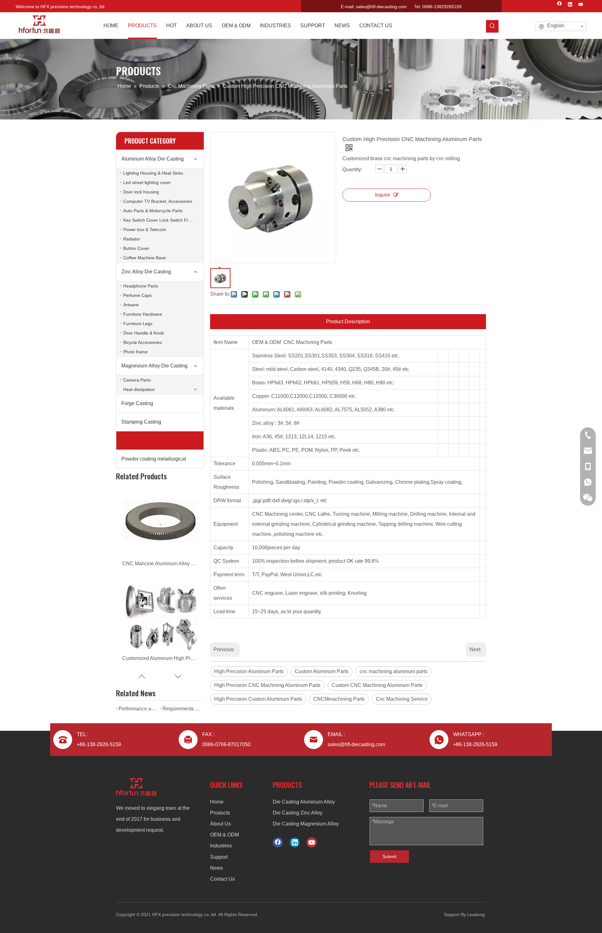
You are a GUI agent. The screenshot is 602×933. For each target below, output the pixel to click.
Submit (389, 856)
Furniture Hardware (142, 314)
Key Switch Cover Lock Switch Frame (160, 220)
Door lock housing (141, 191)
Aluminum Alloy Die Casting (152, 158)
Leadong (476, 914)
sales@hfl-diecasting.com (381, 6)
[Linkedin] (570, 5)
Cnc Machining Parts (144, 440)
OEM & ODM (224, 834)
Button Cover (136, 248)
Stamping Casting (141, 421)
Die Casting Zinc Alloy (297, 812)
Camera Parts (137, 379)
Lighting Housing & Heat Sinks (153, 173)
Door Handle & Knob (143, 332)
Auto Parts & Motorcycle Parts (152, 210)
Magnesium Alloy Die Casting (154, 365)
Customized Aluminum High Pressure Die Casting (160, 563)
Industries (221, 845)
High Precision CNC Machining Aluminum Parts (267, 685)
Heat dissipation (139, 389)
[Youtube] (581, 5)
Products (220, 812)
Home (217, 801)
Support (219, 857)
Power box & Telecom (144, 229)
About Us (220, 823)
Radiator (131, 238)
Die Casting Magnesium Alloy (306, 823)
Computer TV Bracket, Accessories (157, 201)
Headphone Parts (140, 285)
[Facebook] (559, 5)
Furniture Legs (137, 323)
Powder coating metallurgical (153, 458)
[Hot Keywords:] (492, 26)
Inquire (382, 195)
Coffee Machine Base (144, 257)
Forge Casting (137, 403)
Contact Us (222, 879)
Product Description (348, 321)
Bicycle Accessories (142, 342)
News (216, 868)
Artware (131, 304)
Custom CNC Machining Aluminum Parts (377, 685)
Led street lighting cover (147, 182)
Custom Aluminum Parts (321, 671)
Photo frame (135, 351)
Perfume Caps (137, 295)
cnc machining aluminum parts (393, 671)
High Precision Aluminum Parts (248, 671)
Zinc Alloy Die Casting (146, 271)
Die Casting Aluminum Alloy (304, 801)
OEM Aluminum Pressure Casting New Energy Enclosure (160, 658)
